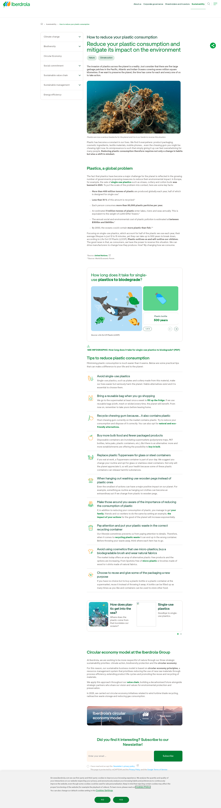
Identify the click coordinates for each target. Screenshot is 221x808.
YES (121, 800)
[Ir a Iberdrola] (13, 5)
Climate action (106, 58)
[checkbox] (88, 766)
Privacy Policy (135, 769)
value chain (133, 682)
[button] (80, 36)
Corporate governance (153, 4)
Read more (165, 716)
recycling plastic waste (127, 537)
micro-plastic (149, 561)
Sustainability (198, 4)
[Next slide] (176, 329)
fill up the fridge (156, 400)
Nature (92, 58)
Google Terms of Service (157, 769)
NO (102, 800)
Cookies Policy (142, 787)
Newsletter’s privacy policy (125, 766)
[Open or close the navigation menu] (215, 5)
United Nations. (102, 256)
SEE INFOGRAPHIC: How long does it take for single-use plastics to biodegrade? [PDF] (133, 350)
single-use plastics (121, 182)
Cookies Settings (104, 791)
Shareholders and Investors (177, 4)
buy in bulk (154, 447)
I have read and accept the (128, 766)
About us (137, 4)
